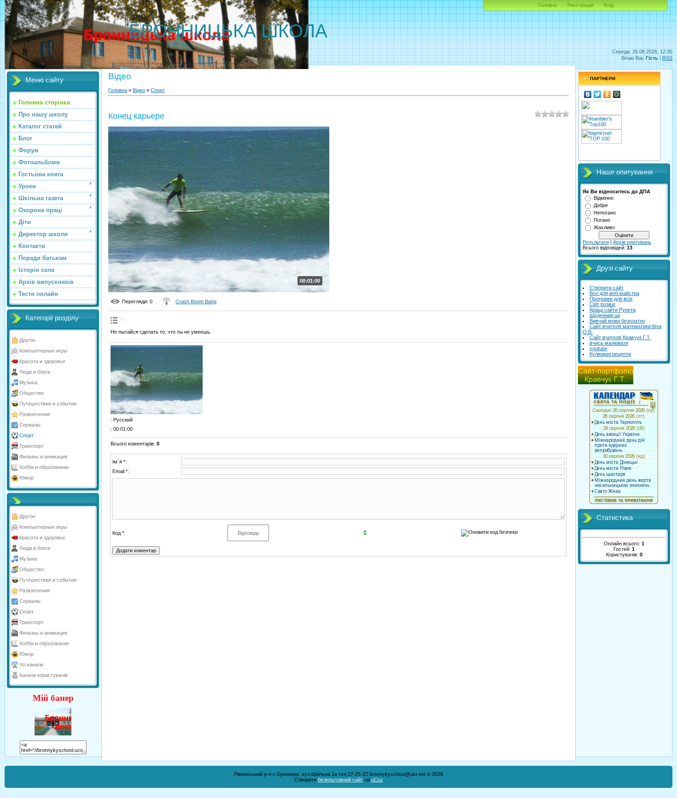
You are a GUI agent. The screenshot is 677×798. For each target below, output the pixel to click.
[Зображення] (157, 379)
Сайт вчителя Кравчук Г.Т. (620, 337)
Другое (27, 340)
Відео (139, 90)
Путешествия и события (47, 403)
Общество (31, 393)
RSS (667, 58)
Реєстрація (580, 5)
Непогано (605, 212)
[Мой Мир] (617, 94)
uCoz (377, 779)
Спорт (26, 435)
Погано (602, 220)
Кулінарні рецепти (610, 354)
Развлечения (34, 414)
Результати (596, 242)
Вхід (608, 5)
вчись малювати (608, 343)
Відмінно (603, 198)
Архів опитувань (632, 242)
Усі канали (31, 664)
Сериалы (30, 425)
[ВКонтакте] (588, 94)
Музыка (28, 382)
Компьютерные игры (43, 350)
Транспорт (31, 446)
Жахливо (604, 227)
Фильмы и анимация (43, 456)
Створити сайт (606, 287)
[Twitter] (597, 94)
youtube (598, 348)
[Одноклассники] (607, 94)
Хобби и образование (44, 467)
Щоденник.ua (604, 315)
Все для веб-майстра (614, 293)
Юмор (26, 477)
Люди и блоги (34, 372)
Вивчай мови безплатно (617, 321)
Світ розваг (602, 304)
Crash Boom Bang (195, 301)
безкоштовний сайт (340, 779)
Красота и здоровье (42, 361)
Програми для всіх (611, 298)
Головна (547, 5)
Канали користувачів (43, 675)
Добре (601, 205)
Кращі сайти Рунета (612, 309)
